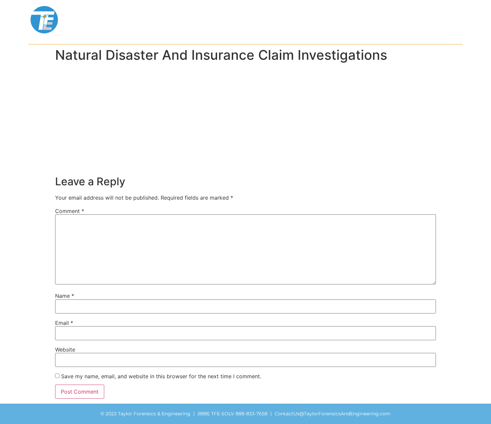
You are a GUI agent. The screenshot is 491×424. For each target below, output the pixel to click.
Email (64, 323)
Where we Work (231, 19)
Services (177, 19)
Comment (69, 211)
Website (65, 349)
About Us (136, 19)
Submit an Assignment (378, 19)
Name (64, 295)
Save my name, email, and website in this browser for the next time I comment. (161, 376)
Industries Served (300, 19)
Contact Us (444, 19)
